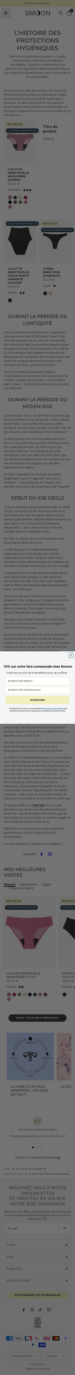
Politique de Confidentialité (52, 708)
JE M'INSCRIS (37, 699)
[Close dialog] (71, 655)
